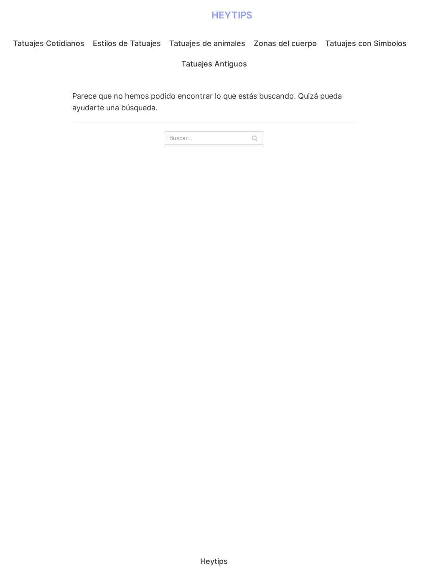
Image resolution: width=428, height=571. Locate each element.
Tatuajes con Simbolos (366, 43)
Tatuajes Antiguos (214, 63)
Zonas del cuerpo (285, 43)
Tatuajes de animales (207, 43)
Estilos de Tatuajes (127, 43)
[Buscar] (254, 138)
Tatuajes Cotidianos (48, 43)
